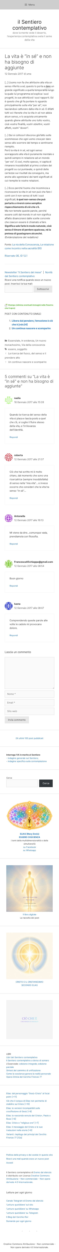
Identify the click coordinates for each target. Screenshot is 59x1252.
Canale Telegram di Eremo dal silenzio (24, 1200)
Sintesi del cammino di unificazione (23, 1070)
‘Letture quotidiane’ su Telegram (22, 1213)
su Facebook (29, 847)
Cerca (9, 778)
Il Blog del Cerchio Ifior (17, 1217)
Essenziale (14, 340)
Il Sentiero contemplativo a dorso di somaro (27, 1060)
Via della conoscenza (33, 344)
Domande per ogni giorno (18, 1221)
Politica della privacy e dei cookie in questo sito (29, 1155)
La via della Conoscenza (25, 244)
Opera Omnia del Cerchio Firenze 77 (24, 1077)
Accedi (9, 1162)
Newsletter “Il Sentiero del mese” (23, 272)
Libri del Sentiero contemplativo (21, 1057)
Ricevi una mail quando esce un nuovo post (27, 1158)
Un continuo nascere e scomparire (31, 328)
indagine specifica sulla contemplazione (27, 761)
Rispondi (14, 437)
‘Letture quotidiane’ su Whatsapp (22, 1208)
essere (12, 349)
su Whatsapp (29, 850)
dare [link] (48, 86)
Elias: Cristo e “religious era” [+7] (22, 1122)
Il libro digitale (29, 914)
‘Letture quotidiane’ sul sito (19, 1204)
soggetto (22, 349)
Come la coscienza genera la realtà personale (28, 1073)
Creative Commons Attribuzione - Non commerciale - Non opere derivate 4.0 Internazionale (28, 1179)
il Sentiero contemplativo (29, 25)
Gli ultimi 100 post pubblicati (29, 738)
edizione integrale (28, 1063)
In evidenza (27, 340)
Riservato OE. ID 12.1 (16, 255)
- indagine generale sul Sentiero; (22, 758)
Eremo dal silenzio (42, 1172)
